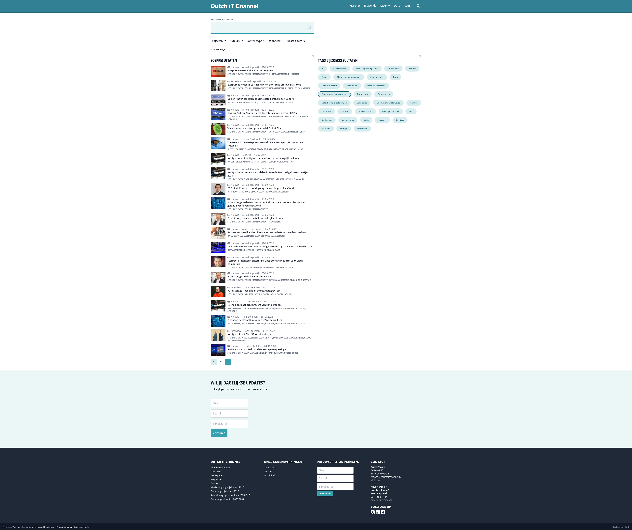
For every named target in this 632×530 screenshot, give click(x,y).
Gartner (345, 111)
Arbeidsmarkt (339, 68)
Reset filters (294, 41)
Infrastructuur (365, 111)
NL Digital (269, 475)
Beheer (412, 68)
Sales (366, 119)
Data (395, 77)
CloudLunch (270, 467)
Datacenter (362, 94)
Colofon (215, 483)
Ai (322, 68)
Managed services (390, 111)
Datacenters (384, 94)
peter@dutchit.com (381, 499)
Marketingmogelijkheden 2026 (227, 487)
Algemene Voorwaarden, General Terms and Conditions (28, 527)
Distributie (362, 102)
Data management (376, 85)
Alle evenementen (221, 467)
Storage (343, 128)
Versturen (219, 433)
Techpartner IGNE (621, 527)
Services (400, 119)
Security (382, 119)
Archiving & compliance (367, 68)
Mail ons (375, 480)
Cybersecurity (376, 77)
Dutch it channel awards (388, 102)
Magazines (217, 479)
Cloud (324, 77)
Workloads (362, 128)
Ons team (216, 471)
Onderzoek (327, 119)
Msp (411, 111)
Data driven (351, 85)
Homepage (217, 475)
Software (326, 128)
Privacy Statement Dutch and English (73, 527)
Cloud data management (348, 77)
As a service (393, 68)
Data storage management (334, 94)
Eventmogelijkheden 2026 (225, 491)
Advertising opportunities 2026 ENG (230, 495)
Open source (348, 119)
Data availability (329, 85)
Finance (413, 102)
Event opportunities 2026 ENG (227, 499)
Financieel (326, 111)
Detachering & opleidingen (334, 102)
